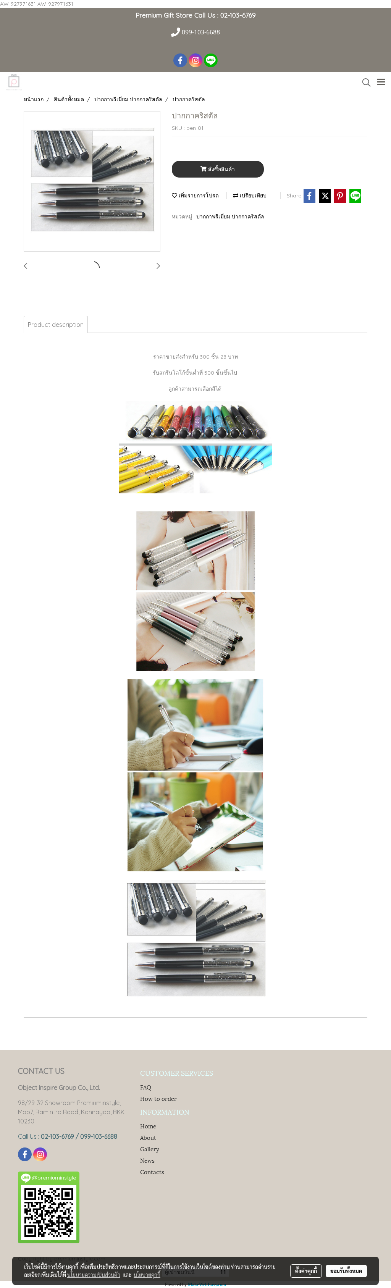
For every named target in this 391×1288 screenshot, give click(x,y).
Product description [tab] (56, 324)
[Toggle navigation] (381, 82)
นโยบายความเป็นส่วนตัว (93, 1274)
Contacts (152, 1171)
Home (148, 1125)
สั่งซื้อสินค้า (221, 169)
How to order (158, 1098)
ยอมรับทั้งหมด (346, 1270)
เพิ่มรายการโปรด (198, 195)
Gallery (149, 1148)
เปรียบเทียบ (252, 195)
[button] (364, 82)
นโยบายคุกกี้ (147, 1274)
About (148, 1137)
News (147, 1160)
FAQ (145, 1086)
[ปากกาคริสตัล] (92, 182)
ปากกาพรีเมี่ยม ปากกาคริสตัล (230, 216)
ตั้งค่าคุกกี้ (306, 1270)
